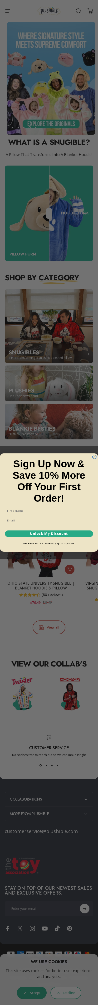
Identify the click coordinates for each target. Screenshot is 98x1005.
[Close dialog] (94, 457)
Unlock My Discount (49, 533)
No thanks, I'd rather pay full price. (49, 543)
